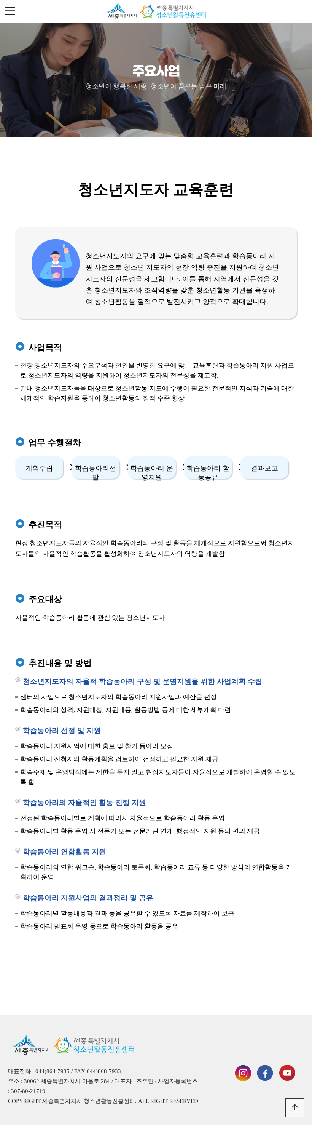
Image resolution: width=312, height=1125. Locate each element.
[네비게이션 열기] (10, 11)
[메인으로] (156, 11)
